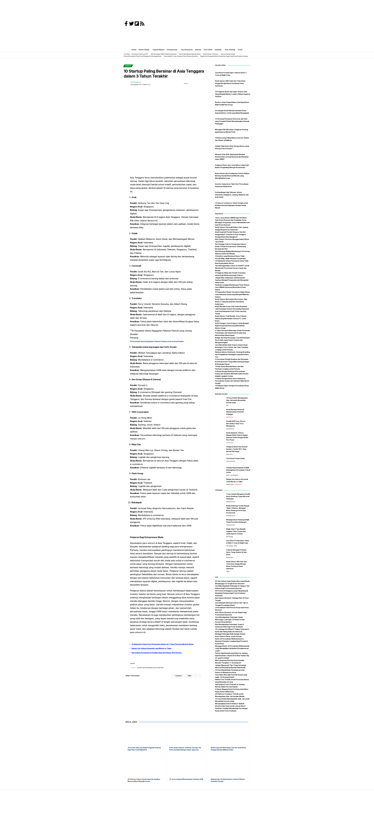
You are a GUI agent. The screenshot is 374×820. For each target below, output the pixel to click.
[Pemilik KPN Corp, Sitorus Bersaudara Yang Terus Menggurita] (220, 423)
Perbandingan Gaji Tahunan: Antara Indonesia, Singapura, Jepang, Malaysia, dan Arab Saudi (232, 194)
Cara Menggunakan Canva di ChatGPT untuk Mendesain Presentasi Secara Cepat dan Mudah (232, 268)
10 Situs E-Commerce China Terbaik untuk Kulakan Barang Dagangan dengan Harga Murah (231, 205)
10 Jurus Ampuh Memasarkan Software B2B (186, 779)
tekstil (228, 475)
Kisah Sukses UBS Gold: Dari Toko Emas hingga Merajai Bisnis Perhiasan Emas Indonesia (230, 83)
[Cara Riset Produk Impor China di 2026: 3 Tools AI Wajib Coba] (220, 543)
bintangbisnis (136, 82)
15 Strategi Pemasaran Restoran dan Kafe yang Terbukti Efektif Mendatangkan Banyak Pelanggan (232, 121)
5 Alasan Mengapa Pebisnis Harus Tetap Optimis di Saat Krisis (236, 552)
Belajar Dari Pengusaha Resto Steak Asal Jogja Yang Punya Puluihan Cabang (224, 56)
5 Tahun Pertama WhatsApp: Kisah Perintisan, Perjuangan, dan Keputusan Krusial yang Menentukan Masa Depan (232, 333)
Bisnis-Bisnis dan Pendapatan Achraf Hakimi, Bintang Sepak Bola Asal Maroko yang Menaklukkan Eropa (232, 175)
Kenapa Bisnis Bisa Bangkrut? (226, 237)
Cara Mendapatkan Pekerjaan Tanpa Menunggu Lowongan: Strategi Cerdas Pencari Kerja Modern (230, 619)
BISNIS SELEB (230, 484)
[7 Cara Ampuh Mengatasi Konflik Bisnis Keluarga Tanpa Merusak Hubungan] (220, 496)
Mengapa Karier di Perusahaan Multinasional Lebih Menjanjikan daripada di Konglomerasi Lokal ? (232, 648)
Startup (128, 66)
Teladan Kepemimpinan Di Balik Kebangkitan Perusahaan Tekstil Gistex (238, 470)
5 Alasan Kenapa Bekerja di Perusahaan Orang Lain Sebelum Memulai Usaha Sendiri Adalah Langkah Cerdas (231, 373)
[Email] (199, 83)
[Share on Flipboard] (196, 83)
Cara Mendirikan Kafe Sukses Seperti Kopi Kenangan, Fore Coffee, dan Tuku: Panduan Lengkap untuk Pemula (231, 347)
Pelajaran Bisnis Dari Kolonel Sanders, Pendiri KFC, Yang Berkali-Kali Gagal (236, 449)
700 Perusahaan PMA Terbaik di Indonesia (163, 54)
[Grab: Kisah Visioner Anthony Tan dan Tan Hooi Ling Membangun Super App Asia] (187, 735)
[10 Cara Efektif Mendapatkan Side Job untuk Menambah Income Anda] (220, 400)
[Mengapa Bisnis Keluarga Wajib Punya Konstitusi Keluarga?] (220, 522)
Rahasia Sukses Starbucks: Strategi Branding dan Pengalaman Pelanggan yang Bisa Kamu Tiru (232, 354)
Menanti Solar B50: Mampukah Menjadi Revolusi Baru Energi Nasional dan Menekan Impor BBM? (232, 156)
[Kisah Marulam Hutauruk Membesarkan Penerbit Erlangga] (220, 412)
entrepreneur (229, 417)
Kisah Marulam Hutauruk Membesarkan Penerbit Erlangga (235, 412)
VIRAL (235, 546)
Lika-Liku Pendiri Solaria (228, 54)
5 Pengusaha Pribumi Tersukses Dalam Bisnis (232, 292)
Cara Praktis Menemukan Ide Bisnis (190, 54)
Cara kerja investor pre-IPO (139, 54)
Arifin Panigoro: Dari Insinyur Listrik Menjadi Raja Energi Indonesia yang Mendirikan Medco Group (232, 325)
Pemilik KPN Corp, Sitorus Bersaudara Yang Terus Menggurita (235, 423)
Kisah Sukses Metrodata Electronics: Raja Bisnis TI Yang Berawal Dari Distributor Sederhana (231, 301)
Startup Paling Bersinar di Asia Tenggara (150, 667)
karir (227, 405)
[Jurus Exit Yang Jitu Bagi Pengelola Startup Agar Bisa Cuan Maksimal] (145, 735)
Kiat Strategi (229, 536)
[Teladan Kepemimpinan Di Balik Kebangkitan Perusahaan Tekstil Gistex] (220, 470)
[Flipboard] (136, 23)
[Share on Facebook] (190, 83)
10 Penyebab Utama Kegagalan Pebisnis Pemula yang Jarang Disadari (157, 341)
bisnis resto (229, 454)
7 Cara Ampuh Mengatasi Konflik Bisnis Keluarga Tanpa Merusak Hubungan (238, 496)
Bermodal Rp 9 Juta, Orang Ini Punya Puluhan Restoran (181, 56)
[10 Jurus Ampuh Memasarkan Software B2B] (187, 767)
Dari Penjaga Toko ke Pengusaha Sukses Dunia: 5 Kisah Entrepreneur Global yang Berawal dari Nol (230, 246)
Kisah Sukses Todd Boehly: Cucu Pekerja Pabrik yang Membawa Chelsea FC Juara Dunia (230, 318)
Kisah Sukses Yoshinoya (210, 54)
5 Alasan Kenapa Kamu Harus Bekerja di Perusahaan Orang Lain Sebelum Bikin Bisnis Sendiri (232, 381)
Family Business (230, 501)
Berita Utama (229, 557)
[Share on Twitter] (193, 83)
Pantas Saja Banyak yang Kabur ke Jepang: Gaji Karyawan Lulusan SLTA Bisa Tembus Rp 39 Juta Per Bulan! (232, 655)
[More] (205, 83)
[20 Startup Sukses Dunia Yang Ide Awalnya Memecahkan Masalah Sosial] (145, 767)
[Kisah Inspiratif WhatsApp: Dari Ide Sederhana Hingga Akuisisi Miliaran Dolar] (228, 735)
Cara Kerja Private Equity (235, 458)
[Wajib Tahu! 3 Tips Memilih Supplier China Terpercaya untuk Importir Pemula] (220, 531)
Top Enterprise (230, 428)
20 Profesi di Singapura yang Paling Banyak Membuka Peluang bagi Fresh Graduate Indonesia (231, 593)
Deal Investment (230, 461)
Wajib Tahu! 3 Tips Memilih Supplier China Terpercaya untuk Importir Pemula (236, 531)
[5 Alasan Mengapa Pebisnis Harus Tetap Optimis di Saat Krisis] (220, 552)
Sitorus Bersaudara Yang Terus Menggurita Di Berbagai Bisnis (142, 56)
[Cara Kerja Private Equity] (220, 461)
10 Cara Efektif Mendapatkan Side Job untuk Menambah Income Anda (237, 400)
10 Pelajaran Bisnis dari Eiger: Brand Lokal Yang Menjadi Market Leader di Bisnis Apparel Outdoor (232, 94)
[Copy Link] (202, 83)
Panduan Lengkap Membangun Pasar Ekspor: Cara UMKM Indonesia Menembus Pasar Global (232, 287)
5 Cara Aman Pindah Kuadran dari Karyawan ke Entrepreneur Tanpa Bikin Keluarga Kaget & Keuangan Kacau (232, 361)
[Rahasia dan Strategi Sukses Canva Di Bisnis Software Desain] (228, 767)
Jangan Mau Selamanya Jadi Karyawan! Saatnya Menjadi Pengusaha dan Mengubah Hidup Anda (231, 280)
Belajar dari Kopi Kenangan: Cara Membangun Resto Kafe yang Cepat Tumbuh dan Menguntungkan (232, 340)
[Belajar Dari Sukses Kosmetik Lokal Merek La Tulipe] (220, 481)
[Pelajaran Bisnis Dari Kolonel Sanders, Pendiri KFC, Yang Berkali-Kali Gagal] (220, 449)
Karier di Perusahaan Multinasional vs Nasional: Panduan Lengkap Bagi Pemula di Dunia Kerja (231, 641)
